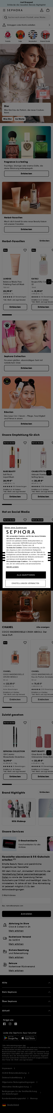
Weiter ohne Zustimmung (16, 528)
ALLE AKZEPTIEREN (26, 575)
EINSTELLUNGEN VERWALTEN (25, 583)
